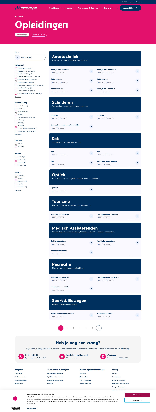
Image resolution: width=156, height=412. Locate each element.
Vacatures (83, 373)
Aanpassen (136, 400)
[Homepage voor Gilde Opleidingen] (26, 7)
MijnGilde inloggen (127, 2)
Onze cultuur (84, 377)
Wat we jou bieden (85, 380)
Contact (138, 2)
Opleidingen (18, 373)
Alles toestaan (137, 395)
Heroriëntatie (19, 383)
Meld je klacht (116, 377)
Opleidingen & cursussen (55, 377)
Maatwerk (50, 383)
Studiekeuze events (21, 377)
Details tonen (31, 408)
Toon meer (18, 97)
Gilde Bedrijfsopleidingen (55, 373)
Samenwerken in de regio (55, 380)
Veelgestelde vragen (118, 387)
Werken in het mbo (85, 383)
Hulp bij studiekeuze (21, 380)
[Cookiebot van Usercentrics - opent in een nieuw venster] (15, 408)
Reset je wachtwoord (118, 390)
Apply (17, 57)
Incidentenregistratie (118, 380)
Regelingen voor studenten (120, 383)
